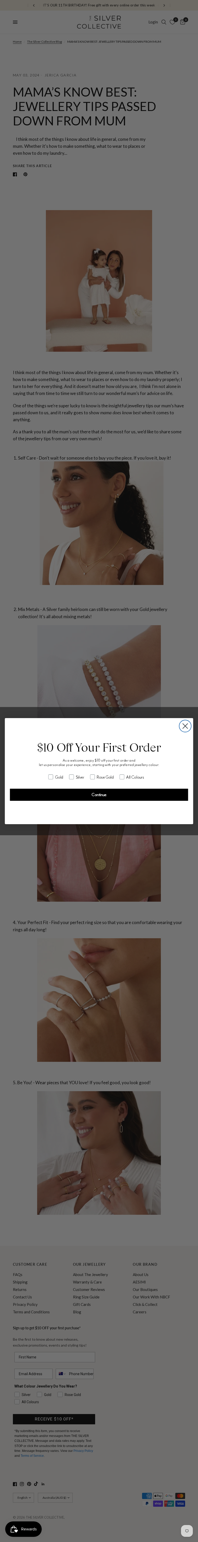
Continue (99, 794)
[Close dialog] (185, 726)
